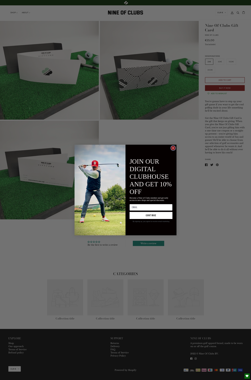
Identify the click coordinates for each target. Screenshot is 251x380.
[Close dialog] (173, 148)
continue (151, 215)
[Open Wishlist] (247, 376)
